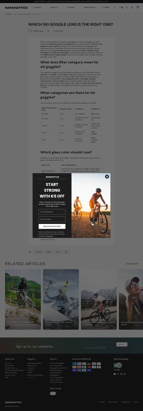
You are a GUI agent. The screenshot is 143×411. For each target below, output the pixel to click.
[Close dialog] (107, 177)
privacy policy (49, 236)
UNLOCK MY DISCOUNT (52, 226)
